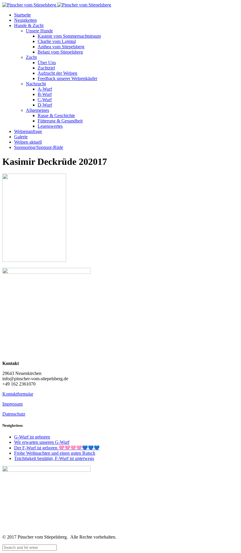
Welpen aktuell (28, 142)
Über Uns (47, 62)
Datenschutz (13, 413)
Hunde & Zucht (28, 25)
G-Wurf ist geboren (32, 436)
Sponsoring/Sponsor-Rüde (38, 147)
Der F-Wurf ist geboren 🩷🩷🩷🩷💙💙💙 (57, 447)
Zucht (31, 57)
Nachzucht (36, 83)
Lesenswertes (50, 126)
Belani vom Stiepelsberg (60, 51)
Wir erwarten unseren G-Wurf (41, 442)
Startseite (22, 14)
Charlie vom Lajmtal (57, 41)
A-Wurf (45, 89)
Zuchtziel (46, 67)
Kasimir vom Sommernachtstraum (69, 36)
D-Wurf (45, 104)
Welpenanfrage (28, 131)
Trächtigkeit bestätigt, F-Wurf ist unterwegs (54, 458)
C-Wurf (45, 99)
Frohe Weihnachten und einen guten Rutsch (54, 453)
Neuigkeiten (25, 20)
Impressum (12, 403)
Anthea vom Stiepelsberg (61, 46)
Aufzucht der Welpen (57, 73)
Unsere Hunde (39, 30)
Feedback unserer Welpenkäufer (67, 78)
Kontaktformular (17, 393)
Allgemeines (37, 110)
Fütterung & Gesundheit (60, 120)
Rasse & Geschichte (56, 115)
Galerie (21, 136)
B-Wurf (45, 94)
